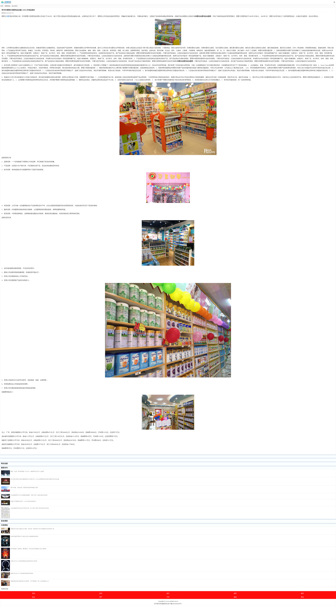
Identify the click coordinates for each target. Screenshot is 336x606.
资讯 (33, 593)
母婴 (7, 16)
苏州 (100, 593)
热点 (33, 597)
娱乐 (168, 593)
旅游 (235, 597)
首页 (1, 6)
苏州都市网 (157, 603)
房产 (100, 597)
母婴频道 (7, 6)
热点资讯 (14, 6)
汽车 (168, 597)
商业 (302, 597)
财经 (302, 593)
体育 (235, 593)
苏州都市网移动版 (6, 2)
